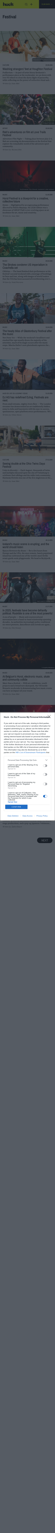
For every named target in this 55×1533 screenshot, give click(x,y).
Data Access (27, 816)
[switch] (45, 765)
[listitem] (27, 760)
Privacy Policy (42, 816)
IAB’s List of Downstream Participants (30, 752)
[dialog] (27, 766)
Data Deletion (13, 816)
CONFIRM (16, 807)
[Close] (50, 717)
